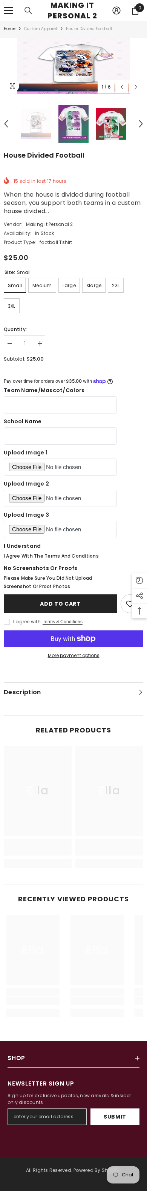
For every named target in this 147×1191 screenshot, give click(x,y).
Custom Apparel (40, 29)
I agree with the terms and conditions (51, 556)
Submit (115, 1116)
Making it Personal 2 (49, 224)
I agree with (27, 621)
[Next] (135, 86)
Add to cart (60, 604)
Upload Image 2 (26, 483)
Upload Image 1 (25, 452)
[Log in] (116, 10)
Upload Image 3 (26, 515)
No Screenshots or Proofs (41, 568)
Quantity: (15, 329)
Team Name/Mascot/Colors (44, 390)
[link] (38, 851)
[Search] (28, 10)
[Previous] (122, 86)
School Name (22, 421)
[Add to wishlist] (130, 603)
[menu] (8, 10)
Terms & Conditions (63, 621)
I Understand (22, 546)
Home (9, 29)
